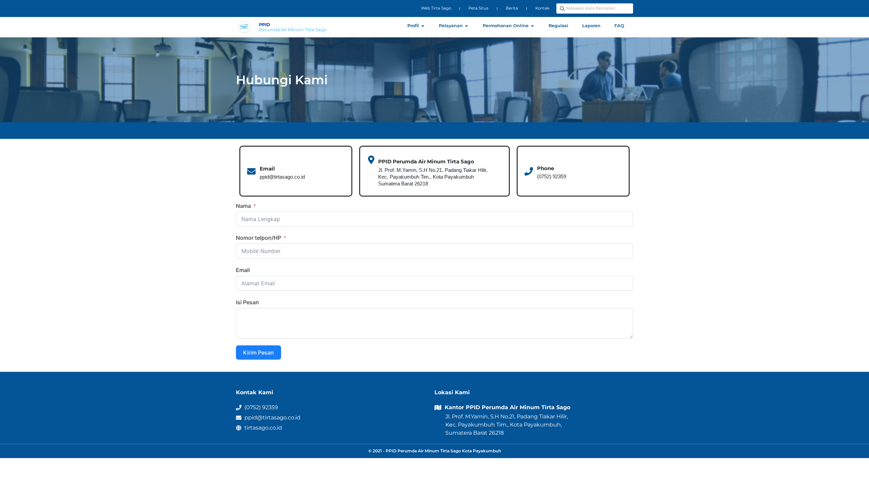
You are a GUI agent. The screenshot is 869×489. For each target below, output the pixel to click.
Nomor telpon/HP (259, 237)
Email (243, 270)
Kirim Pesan (258, 352)
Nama (243, 205)
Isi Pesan (247, 302)
